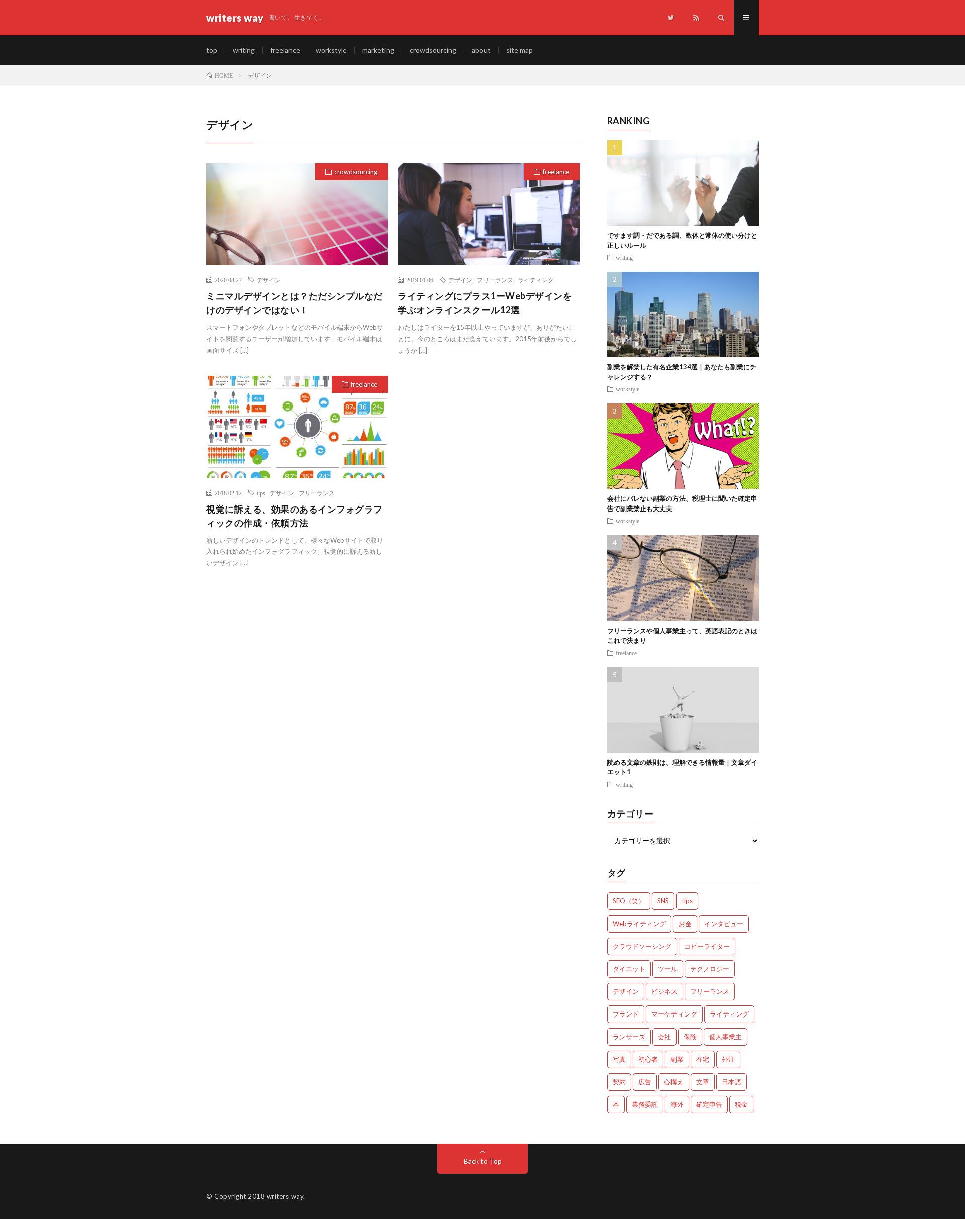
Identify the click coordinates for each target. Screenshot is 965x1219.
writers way (285, 1196)
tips (261, 493)
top (211, 50)
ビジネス (664, 991)
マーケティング (674, 1014)
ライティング (536, 280)
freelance (285, 50)
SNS (663, 901)
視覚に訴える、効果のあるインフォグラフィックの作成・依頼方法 (294, 515)
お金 (685, 924)
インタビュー (723, 924)
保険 (690, 1037)
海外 (677, 1104)
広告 (644, 1082)
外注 (728, 1059)
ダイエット (629, 969)
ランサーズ (629, 1037)
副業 (677, 1059)
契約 (619, 1082)
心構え (674, 1082)
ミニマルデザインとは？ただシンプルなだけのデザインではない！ (294, 302)
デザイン (269, 280)
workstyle (331, 50)
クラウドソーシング (642, 946)
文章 (702, 1082)
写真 (619, 1059)
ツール (668, 969)
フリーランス (495, 280)
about (481, 50)
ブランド (626, 1014)
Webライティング (639, 924)
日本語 (731, 1082)
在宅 (702, 1059)
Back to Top (483, 1161)
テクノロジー (709, 969)
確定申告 (709, 1104)
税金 (741, 1104)
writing (244, 50)
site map (519, 50)
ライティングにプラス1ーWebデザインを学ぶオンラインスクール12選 (485, 302)
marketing (378, 50)
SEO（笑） (629, 901)
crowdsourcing (433, 50)
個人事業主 (725, 1037)
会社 (664, 1037)
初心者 (648, 1059)
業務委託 (645, 1104)
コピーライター (707, 946)
